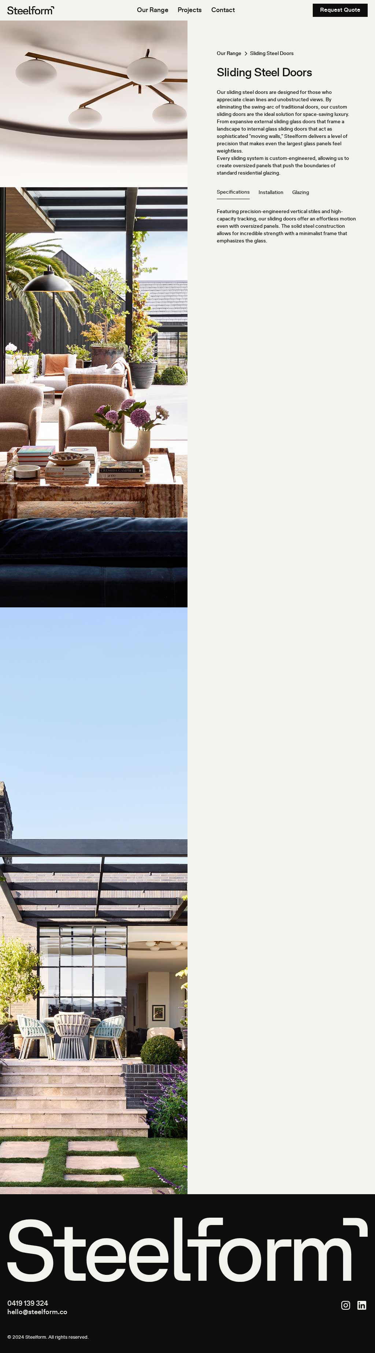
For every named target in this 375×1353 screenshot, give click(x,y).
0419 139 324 (27, 1303)
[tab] (233, 192)
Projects (190, 10)
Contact (223, 10)
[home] (30, 10)
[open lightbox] (94, 314)
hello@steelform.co (37, 1312)
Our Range (152, 10)
